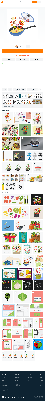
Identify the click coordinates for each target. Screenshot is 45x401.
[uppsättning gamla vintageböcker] (14, 178)
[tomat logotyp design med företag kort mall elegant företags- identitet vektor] (37, 297)
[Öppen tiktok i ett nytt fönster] (19, 397)
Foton (11, 1)
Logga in (39, 1)
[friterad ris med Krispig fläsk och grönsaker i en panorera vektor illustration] (19, 156)
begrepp (29, 89)
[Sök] (39, 5)
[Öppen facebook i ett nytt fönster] (12, 397)
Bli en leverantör (29, 383)
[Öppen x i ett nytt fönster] (21, 397)
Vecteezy (3, 378)
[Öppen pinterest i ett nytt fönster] (18, 397)
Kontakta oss (30, 378)
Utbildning (4, 383)
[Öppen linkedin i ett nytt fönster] (16, 397)
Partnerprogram (18, 380)
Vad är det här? (10, 63)
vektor (10, 89)
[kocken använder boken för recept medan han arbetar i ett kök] (37, 130)
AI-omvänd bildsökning (4, 387)
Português (40, 380)
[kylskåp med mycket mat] (22, 178)
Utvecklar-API (4, 385)
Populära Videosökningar (18, 388)
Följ (27, 47)
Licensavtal (17, 377)
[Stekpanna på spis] (32, 143)
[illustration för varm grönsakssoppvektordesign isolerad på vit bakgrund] (38, 167)
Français (40, 383)
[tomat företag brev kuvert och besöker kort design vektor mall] (22, 310)
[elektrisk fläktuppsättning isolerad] (34, 156)
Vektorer (5, 1)
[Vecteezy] (2, 2)
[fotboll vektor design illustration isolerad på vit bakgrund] (10, 186)
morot (18, 89)
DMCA (16, 378)
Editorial (21, 1)
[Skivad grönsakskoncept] (7, 118)
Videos (16, 1)
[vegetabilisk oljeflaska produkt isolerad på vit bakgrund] (3, 186)
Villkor (35, 397)
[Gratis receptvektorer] (22, 118)
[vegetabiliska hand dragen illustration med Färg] (7, 297)
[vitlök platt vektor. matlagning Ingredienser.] (17, 285)
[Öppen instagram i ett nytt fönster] (14, 397)
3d (14, 89)
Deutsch (40, 382)
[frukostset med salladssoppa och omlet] (35, 178)
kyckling (23, 89)
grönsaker (5, 89)
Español (40, 378)
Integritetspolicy (39, 397)
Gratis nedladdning (22, 51)
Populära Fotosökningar (17, 385)
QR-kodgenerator (5, 391)
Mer (26, 1)
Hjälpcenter (30, 377)
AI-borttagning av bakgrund (5, 390)
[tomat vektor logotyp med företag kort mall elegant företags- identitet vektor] (18, 344)
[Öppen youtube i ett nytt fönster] (23, 397)
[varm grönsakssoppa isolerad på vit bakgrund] (6, 178)
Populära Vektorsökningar (18, 383)
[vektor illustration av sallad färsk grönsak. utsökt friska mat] (22, 297)
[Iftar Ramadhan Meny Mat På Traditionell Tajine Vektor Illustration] (11, 143)
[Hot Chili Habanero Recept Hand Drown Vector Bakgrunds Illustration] (10, 130)
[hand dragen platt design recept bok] (39, 261)
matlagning (35, 89)
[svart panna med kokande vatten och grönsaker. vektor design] (25, 130)
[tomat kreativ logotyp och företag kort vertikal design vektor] (38, 323)
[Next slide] (40, 89)
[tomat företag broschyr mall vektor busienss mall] (6, 333)
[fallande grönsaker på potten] (38, 274)
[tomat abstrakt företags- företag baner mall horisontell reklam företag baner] (8, 310)
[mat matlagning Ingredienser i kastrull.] (37, 199)
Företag (3, 382)
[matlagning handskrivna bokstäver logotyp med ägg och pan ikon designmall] (20, 186)
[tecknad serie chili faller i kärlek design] (38, 344)
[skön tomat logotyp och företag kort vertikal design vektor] (36, 310)
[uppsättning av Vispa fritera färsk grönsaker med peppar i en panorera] (17, 167)
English (40, 377)
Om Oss (29, 380)
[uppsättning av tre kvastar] (7, 156)
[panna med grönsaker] (28, 261)
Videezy (3, 380)
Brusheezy (4, 377)
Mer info (4, 65)
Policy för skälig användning (36, 398)
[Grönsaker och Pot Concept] (37, 118)
